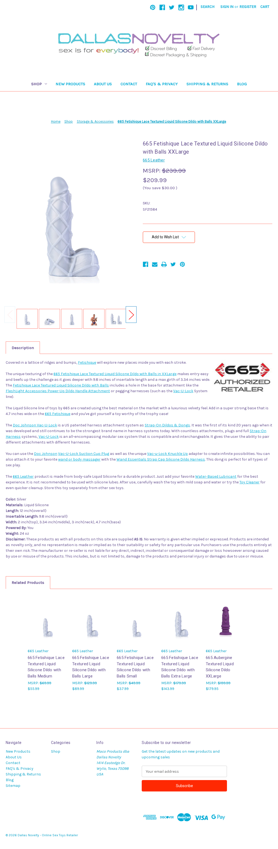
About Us (103, 83)
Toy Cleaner (249, 482)
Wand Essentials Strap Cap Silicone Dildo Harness (160, 459)
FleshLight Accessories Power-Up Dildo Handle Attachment (58, 391)
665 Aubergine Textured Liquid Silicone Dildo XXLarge (220, 667)
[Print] (164, 264)
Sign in (226, 6)
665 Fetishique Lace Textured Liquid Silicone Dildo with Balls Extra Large (179, 667)
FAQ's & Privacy (162, 83)
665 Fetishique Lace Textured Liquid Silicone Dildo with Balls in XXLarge (114, 374)
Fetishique (87, 362)
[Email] (154, 264)
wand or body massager (79, 459)
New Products (70, 83)
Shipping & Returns (207, 83)
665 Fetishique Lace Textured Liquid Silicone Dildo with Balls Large (90, 667)
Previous (9, 314)
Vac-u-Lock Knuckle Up (167, 453)
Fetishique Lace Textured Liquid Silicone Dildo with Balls (61, 385)
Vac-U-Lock (183, 391)
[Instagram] (181, 7)
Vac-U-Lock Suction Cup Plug (83, 453)
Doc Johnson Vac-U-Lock (35, 425)
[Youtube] (191, 7)
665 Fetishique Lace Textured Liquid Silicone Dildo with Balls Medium (46, 667)
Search (207, 6)
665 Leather (23, 476)
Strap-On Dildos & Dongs (167, 425)
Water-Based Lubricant (215, 476)
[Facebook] (162, 7)
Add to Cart (225, 624)
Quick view (47, 620)
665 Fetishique (57, 413)
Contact (129, 83)
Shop (36, 83)
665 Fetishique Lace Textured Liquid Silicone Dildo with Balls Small (135, 667)
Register (247, 6)
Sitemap (13, 785)
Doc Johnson (45, 453)
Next (131, 314)
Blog (242, 83)
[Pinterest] (153, 7)
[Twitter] (172, 7)
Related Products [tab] (28, 582)
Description (23, 347)
